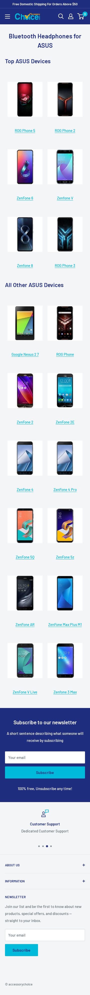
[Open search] (61, 16)
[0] (81, 16)
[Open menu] (7, 17)
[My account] (70, 16)
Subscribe (45, 772)
